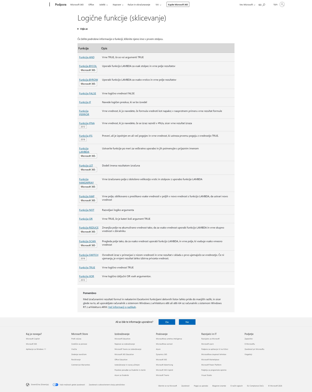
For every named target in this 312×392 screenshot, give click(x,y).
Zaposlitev (249, 338)
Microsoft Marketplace (210, 359)
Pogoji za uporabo (201, 386)
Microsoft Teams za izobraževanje (128, 349)
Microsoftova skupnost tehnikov (213, 354)
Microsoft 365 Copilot (164, 370)
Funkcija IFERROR (84, 112)
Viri (157, 4)
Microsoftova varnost (164, 344)
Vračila (74, 349)
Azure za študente (122, 375)
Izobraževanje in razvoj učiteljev (127, 364)
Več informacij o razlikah (122, 307)
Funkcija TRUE (87, 267)
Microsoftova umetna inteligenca (169, 338)
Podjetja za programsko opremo (213, 370)
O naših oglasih (236, 386)
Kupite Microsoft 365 (178, 4)
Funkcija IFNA (87, 123)
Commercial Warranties (80, 364)
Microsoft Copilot (33, 338)
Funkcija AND (86, 57)
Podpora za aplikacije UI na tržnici (214, 349)
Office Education (121, 359)
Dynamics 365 (161, 354)
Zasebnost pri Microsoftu (254, 349)
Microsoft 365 (77, 4)
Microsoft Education (122, 338)
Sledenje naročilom (78, 354)
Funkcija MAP (86, 196)
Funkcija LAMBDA (84, 150)
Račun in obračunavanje (139, 4)
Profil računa (76, 338)
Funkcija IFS (85, 135)
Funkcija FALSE (87, 93)
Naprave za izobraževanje (125, 344)
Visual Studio (206, 375)
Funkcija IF (85, 102)
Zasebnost (185, 386)
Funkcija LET (86, 165)
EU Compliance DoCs (255, 386)
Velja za (83, 28)
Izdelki (102, 4)
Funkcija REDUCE (88, 227)
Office (91, 4)
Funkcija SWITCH (88, 255)
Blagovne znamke (219, 386)
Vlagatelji (248, 354)
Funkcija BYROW (88, 79)
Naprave (117, 4)
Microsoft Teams (162, 375)
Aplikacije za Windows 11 (36, 349)
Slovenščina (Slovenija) (40, 384)
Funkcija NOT (86, 210)
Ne (187, 322)
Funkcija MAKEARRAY (86, 180)
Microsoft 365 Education (124, 354)
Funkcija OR (86, 218)
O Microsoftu (250, 344)
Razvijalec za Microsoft (210, 338)
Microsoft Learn (207, 344)
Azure (158, 349)
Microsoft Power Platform (211, 364)
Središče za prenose (79, 344)
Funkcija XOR (86, 276)
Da (167, 322)
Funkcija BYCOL (88, 66)
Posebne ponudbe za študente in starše (130, 370)
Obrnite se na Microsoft (167, 386)
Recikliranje (76, 359)
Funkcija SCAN (87, 241)
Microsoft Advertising (164, 364)
